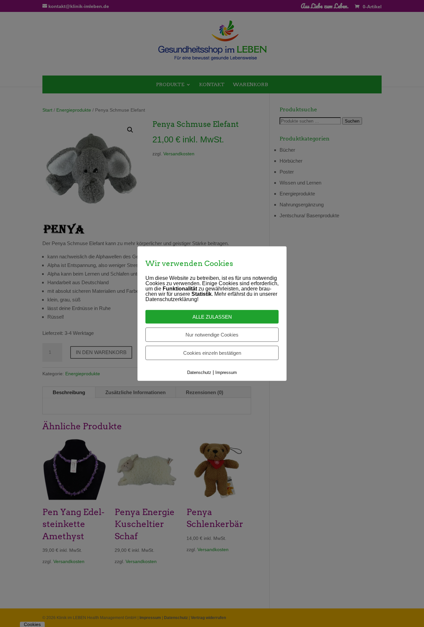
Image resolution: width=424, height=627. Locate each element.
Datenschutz (199, 372)
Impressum (226, 372)
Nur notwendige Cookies (212, 335)
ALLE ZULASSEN (212, 317)
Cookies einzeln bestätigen (212, 353)
